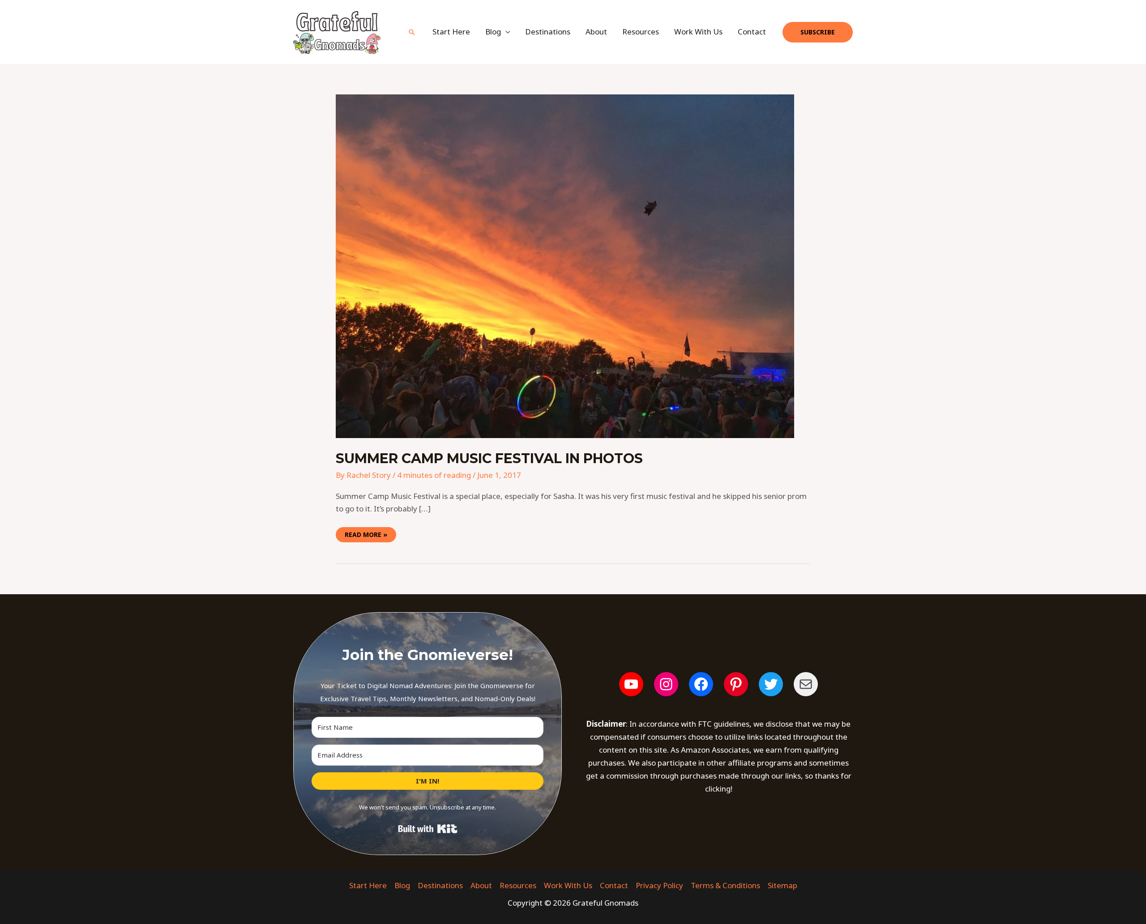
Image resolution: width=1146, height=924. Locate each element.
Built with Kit (428, 829)
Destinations (547, 31)
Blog (402, 885)
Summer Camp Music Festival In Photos (489, 458)
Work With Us (698, 31)
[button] (412, 32)
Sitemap (782, 885)
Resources (640, 31)
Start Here (451, 31)
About (596, 31)
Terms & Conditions (725, 885)
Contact (752, 31)
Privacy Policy (659, 885)
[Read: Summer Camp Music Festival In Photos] (565, 265)
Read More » (365, 533)
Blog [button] (493, 31)
